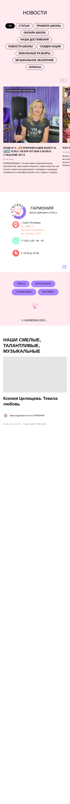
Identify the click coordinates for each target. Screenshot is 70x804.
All (10, 25)
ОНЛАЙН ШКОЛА (35, 32)
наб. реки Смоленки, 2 (33, 230)
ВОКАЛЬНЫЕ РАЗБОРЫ (34, 53)
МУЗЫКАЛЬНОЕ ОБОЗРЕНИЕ (34, 60)
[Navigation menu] (64, 266)
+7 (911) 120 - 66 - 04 (32, 240)
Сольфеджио (24, 292)
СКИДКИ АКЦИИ (50, 46)
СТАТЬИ (24, 25)
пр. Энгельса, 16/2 (31, 233)
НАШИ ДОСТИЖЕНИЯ (35, 39)
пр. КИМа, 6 (27, 226)
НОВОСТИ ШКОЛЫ (20, 46)
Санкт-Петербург (32, 222)
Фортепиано (43, 283)
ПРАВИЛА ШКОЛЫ (48, 25)
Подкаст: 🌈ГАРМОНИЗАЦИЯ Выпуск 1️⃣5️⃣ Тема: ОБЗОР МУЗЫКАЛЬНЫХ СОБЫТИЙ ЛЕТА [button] (29, 151)
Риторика (48, 292)
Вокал (21, 283)
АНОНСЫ (35, 67)
